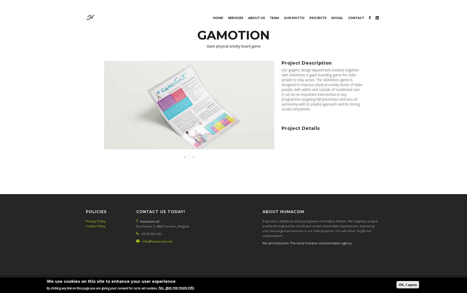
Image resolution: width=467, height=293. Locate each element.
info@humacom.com (157, 241)
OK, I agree (408, 285)
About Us (256, 18)
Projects (317, 18)
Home (218, 18)
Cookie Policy (95, 226)
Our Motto (294, 18)
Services (235, 18)
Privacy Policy (96, 221)
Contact (356, 18)
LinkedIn (377, 18)
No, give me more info (176, 287)
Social (337, 18)
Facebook (370, 18)
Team (274, 18)
